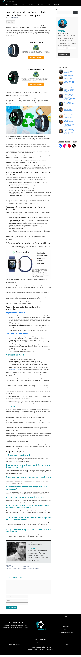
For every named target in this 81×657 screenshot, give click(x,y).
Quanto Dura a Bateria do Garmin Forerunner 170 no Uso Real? (69, 116)
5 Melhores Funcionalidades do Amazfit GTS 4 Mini (18, 566)
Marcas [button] (56, 4)
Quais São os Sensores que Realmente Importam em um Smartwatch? (69, 110)
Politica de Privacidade (40, 639)
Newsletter (15, 4)
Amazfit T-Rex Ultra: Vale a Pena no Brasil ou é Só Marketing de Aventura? (69, 89)
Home (6, 4)
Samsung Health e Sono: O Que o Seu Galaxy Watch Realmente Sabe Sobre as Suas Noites (69, 97)
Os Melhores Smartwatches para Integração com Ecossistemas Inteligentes (23, 568)
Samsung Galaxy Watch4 (17, 333)
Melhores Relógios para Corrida (66, 632)
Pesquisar (58, 9)
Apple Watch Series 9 (15, 312)
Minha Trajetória (63, 54)
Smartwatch (9, 565)
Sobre (65, 629)
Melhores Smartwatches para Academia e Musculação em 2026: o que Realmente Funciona (69, 123)
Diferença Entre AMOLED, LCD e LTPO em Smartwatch (69, 104)
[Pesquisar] (75, 12)
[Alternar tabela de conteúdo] (12, 22)
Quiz (49, 4)
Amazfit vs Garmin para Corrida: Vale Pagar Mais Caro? (69, 71)
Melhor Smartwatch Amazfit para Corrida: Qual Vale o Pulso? (69, 77)
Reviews (31, 4)
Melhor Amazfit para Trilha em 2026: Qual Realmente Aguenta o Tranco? (69, 83)
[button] (75, 4)
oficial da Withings (15, 369)
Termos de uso (40, 643)
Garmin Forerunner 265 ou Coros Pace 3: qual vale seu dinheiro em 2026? (69, 131)
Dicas (23, 4)
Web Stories (40, 4)
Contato (67, 644)
